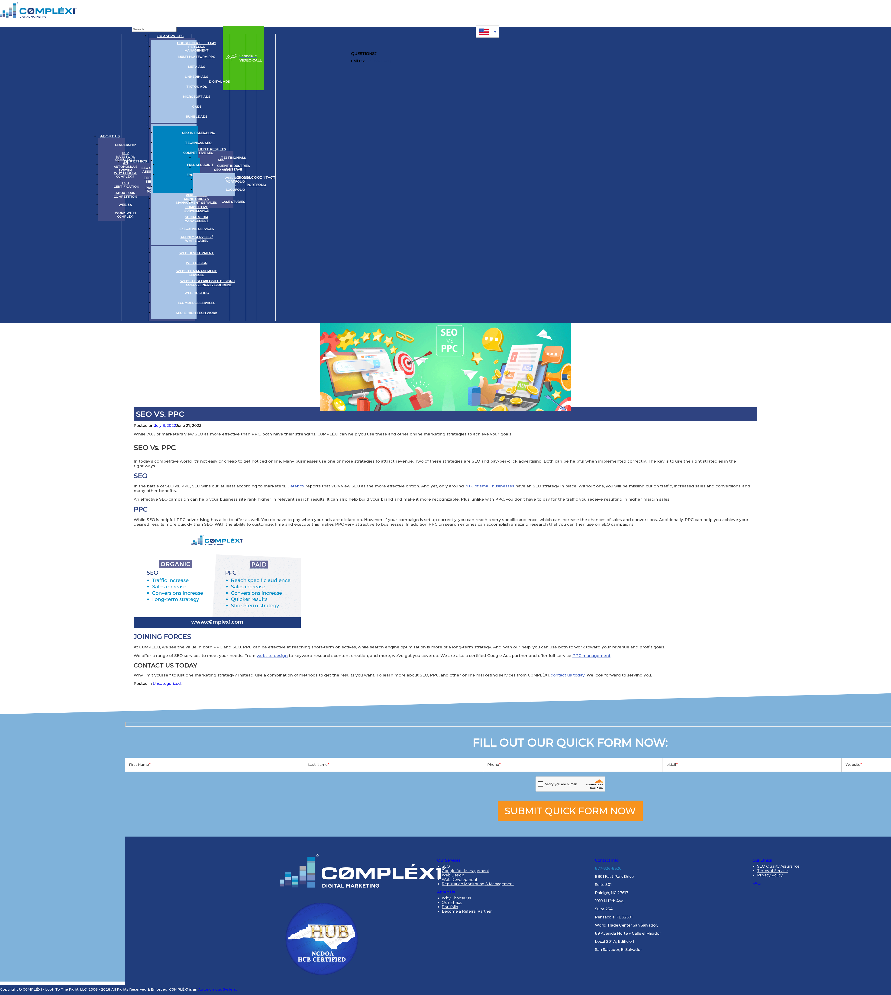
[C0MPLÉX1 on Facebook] (307, 177)
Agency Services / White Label (197, 238)
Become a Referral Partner (467, 911)
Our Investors (125, 154)
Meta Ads (196, 66)
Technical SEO (198, 143)
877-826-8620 (378, 61)
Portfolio (256, 185)
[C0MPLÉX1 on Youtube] (298, 177)
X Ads (197, 106)
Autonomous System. (217, 989)
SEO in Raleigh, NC (198, 133)
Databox (295, 486)
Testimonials (233, 157)
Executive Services (196, 229)
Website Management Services (196, 273)
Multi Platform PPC (196, 56)
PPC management (591, 655)
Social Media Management (196, 218)
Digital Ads (219, 81)
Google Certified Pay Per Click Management (196, 46)
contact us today (567, 675)
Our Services (170, 36)
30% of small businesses (489, 486)
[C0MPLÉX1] (38, 16)
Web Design (196, 263)
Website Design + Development (219, 283)
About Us (110, 136)
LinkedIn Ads (196, 76)
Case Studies (233, 201)
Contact (266, 177)
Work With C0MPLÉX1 (125, 214)
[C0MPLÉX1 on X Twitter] (290, 177)
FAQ (756, 883)
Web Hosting (196, 293)
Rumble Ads (196, 116)
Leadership (125, 145)
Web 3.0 (125, 204)
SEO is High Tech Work (196, 313)
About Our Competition (125, 194)
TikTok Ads (196, 86)
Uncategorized (167, 683)
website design (272, 655)
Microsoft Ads (196, 96)
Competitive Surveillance (196, 209)
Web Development (196, 253)
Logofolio (235, 189)
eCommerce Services (196, 303)
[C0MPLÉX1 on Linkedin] (281, 177)
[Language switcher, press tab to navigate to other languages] (487, 32)
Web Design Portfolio (235, 179)
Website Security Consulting (196, 283)
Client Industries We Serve (233, 167)
